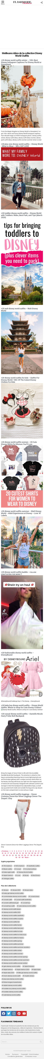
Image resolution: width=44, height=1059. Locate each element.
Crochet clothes (30, 869)
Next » (27, 857)
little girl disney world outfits (27, 973)
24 (29, 853)
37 (28, 855)
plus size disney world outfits (13, 979)
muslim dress (29, 976)
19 (14, 853)
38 (31, 855)
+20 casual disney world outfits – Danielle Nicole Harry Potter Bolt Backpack (22, 715)
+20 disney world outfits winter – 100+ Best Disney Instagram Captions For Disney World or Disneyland (21, 62)
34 (19, 855)
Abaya (6, 890)
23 (26, 853)
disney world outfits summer (13, 944)
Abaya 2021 (16, 890)
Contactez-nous (31, 1056)
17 (8, 853)
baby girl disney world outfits (13, 893)
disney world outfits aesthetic (14, 915)
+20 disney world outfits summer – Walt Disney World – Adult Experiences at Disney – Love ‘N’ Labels (21, 513)
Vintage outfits (9, 879)
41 (40, 855)
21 (20, 853)
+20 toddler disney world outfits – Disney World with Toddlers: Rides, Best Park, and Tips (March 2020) (21, 215)
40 (37, 855)
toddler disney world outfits (13, 992)
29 (4, 855)
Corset (18, 869)
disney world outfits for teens (13, 938)
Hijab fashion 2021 (23, 969)
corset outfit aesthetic (23, 900)
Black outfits (8, 869)
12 (36, 851)
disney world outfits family (12, 925)
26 (35, 853)
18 (11, 853)
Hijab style (36, 969)
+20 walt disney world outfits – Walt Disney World (19, 309)
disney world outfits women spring (15, 957)
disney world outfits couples (13, 919)
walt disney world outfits (12, 995)
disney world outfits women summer (16, 960)
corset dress (34, 896)
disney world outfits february (13, 928)
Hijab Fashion (8, 875)
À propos (15, 1054)
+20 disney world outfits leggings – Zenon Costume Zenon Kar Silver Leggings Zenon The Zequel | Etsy (21, 796)
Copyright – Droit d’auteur (30, 1054)
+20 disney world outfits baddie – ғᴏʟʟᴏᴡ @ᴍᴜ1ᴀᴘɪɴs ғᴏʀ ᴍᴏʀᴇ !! (18, 573)
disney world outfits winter (13, 950)
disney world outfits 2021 (12, 912)
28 (41, 853)
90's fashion (20, 866)
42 (16, 857)
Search (41, 1042)
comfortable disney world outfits (15, 896)
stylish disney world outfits (12, 985)
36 (25, 855)
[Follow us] (41, 2)
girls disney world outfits (12, 966)
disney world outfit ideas (12, 909)
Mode (26, 875)
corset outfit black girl (11, 903)
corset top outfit (9, 906)
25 (32, 853)
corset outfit (8, 900)
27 (38, 853)
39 (34, 855)
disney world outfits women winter (15, 963)
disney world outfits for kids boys (15, 935)
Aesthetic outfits (33, 866)
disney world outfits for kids (13, 931)
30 (7, 855)
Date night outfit (9, 872)
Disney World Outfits (25, 872)
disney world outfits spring (13, 941)
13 (39, 851)
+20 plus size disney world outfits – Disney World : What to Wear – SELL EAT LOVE (22, 145)
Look (18, 875)
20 (17, 853)
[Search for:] (22, 1042)
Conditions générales (15, 1056)
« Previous (4, 851)
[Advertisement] (22, 27)
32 (13, 855)
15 (2, 853)
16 (5, 853)
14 (41, 851)
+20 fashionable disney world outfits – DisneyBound (17, 654)
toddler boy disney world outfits (14, 989)
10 (30, 851)
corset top (26, 903)
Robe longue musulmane (12, 982)
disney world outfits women (13, 954)
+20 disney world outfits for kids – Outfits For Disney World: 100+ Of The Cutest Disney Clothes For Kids (20, 380)
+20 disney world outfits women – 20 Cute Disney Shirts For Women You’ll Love (19, 443)
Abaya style (29, 890)
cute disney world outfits (27, 906)
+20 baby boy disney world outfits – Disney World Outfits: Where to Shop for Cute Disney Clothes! (22, 706)
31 (10, 855)
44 (22, 857)
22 (23, 853)
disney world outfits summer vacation (17, 947)
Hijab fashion (8, 969)
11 (33, 851)
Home (7, 1054)
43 (19, 857)
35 (22, 855)
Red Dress (36, 875)
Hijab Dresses (29, 966)
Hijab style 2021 (9, 973)
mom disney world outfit (12, 976)
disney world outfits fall (11, 922)
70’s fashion (8, 866)
